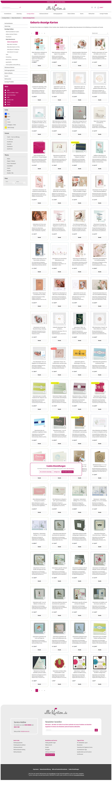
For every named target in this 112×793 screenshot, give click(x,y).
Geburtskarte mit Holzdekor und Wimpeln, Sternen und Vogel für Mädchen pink (99, 568)
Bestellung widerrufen (50, 754)
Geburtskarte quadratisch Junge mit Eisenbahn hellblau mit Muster (80, 637)
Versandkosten (52, 773)
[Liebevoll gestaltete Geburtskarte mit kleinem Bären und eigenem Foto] (79, 44)
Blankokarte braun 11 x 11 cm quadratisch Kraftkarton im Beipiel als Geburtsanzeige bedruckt (99, 465)
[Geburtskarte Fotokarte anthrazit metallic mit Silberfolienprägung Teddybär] (79, 559)
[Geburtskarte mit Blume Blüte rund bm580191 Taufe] (59, 662)
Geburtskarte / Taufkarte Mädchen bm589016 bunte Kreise (79, 672)
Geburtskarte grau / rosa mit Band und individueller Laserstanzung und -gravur (59, 431)
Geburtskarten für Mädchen (13, 49)
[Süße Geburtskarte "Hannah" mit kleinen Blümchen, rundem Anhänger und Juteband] (99, 319)
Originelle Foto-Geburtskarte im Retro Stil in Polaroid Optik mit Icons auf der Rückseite (59, 294)
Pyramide (9, 144)
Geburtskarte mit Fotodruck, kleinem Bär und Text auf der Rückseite (59, 190)
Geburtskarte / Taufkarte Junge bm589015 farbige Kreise (100, 671)
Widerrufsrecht (48, 745)
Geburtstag (7, 26)
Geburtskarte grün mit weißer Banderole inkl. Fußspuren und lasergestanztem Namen (39, 397)
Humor (8, 168)
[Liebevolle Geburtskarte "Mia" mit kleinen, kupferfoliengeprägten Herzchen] (59, 319)
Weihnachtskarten (18, 752)
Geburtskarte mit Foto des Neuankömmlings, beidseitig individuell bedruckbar (39, 328)
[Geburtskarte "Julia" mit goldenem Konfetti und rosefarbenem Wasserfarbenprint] (79, 78)
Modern (9, 170)
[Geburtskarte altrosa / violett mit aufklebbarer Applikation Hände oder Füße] (79, 387)
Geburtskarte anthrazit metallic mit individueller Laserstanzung (80, 431)
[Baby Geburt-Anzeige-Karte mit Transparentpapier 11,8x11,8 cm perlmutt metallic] (79, 112)
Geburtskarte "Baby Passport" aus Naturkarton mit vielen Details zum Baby (39, 294)
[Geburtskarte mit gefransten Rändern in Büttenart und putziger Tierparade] (59, 147)
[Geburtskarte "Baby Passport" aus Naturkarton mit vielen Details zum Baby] (39, 284)
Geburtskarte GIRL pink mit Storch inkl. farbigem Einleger (99, 396)
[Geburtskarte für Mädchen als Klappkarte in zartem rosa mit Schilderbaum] (59, 215)
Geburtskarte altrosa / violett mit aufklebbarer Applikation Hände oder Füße (79, 397)
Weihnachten (8, 79)
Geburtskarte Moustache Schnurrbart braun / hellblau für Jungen (99, 534)
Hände (8, 104)
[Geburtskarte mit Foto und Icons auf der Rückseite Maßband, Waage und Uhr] (99, 181)
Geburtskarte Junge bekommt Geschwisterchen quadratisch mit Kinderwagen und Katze (59, 534)
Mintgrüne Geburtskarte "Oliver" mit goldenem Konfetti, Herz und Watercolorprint (39, 122)
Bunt (8, 119)
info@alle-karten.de (25, 731)
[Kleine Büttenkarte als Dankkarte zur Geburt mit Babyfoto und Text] (99, 422)
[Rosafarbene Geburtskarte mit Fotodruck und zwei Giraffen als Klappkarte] (39, 181)
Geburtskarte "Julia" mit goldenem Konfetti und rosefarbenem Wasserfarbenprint (79, 87)
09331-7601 (17, 727)
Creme (8, 122)
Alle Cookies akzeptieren (67, 471)
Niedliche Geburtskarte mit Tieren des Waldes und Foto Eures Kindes (99, 53)
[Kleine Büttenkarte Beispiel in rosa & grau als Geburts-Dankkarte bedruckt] (39, 490)
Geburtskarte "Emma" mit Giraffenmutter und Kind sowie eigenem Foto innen (59, 362)
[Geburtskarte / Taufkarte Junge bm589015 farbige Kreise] (99, 662)
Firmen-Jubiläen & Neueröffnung (13, 64)
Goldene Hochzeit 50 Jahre (11, 34)
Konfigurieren (57, 471)
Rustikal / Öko (10, 173)
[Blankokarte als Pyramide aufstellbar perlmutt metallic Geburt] (39, 662)
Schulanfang (8, 57)
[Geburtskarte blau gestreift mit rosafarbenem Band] (99, 353)
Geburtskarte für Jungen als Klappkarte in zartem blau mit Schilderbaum (99, 225)
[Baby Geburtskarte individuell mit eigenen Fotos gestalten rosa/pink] (59, 44)
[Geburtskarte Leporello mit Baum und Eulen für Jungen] (59, 559)
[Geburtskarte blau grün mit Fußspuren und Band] (79, 147)
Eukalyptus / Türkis (11, 124)
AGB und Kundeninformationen (59, 769)
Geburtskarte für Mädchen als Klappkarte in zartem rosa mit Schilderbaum (59, 225)
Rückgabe (47, 749)
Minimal (10, 182)
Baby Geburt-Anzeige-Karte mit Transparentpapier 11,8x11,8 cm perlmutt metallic (79, 122)
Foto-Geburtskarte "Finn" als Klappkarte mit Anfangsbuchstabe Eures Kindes (39, 362)
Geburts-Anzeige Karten (12, 42)
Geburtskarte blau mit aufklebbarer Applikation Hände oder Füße (39, 431)
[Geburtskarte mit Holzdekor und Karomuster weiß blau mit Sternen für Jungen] (99, 593)
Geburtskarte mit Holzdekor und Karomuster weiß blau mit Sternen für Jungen (99, 603)
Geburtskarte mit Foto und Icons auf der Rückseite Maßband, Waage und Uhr (99, 190)
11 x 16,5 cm (10, 139)
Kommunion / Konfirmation (12, 59)
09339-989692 (27, 725)
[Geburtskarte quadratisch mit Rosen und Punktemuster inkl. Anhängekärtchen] (59, 628)
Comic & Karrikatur (11, 95)
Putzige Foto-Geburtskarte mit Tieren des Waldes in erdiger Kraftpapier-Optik (79, 190)
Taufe (7, 54)
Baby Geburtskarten (10, 39)
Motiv (6, 86)
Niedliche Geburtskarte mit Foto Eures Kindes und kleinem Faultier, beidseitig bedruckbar (39, 259)
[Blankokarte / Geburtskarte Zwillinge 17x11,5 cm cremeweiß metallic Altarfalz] (99, 490)
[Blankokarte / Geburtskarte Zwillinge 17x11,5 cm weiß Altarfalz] (39, 525)
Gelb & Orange (10, 127)
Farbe (6, 110)
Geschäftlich (10, 166)
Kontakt (47, 747)
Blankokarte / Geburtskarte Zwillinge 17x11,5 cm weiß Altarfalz (39, 534)
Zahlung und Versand (50, 752)
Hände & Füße (10, 100)
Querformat (9, 149)
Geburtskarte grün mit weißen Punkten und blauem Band (99, 637)
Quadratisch (10, 146)
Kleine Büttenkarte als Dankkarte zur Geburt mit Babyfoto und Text (99, 431)
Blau (8, 114)
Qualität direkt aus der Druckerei (84, 752)
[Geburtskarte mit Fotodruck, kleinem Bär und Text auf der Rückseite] (59, 181)
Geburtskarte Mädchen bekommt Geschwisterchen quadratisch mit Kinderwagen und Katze (59, 603)
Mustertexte (79, 745)
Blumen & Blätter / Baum (12, 92)
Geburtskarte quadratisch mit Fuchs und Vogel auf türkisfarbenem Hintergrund (39, 637)
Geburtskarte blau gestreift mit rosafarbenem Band (100, 362)
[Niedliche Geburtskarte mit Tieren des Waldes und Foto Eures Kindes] (99, 44)
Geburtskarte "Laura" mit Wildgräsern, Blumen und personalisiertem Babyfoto (59, 87)
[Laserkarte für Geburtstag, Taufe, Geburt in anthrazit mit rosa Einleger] (39, 78)
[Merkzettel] (92, 7)
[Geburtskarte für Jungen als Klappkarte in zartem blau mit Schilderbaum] (99, 215)
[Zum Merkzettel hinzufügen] (44, 48)
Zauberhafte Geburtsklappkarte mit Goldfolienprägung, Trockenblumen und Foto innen (100, 259)
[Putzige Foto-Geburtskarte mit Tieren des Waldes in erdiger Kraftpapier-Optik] (79, 181)
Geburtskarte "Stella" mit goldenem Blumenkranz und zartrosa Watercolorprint (99, 87)
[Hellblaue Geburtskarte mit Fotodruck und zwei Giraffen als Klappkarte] (99, 147)
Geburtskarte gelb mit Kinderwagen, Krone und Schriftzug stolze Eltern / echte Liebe (79, 362)
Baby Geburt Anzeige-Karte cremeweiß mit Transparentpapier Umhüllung (99, 122)
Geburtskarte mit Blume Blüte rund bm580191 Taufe (59, 671)
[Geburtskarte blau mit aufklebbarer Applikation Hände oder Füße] (39, 422)
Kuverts (6, 76)
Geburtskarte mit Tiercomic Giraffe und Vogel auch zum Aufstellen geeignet (39, 568)
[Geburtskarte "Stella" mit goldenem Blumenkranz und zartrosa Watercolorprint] (99, 78)
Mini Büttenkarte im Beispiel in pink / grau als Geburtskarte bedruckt (59, 500)
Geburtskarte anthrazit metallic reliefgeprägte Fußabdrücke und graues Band (79, 534)
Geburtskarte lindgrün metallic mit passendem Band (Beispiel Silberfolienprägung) (59, 397)
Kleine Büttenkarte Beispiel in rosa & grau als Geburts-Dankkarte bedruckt (39, 500)
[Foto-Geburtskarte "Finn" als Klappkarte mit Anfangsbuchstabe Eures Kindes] (39, 353)
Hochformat (10, 141)
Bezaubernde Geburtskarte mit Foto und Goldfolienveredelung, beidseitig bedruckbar (100, 294)
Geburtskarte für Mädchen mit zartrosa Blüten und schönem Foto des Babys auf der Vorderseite (79, 259)
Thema (7, 155)
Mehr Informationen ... (71, 468)
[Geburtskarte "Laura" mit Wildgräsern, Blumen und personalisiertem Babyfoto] (59, 78)
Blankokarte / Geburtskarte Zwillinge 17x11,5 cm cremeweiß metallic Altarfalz (99, 500)
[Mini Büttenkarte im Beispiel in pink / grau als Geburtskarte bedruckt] (59, 490)
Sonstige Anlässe (9, 29)
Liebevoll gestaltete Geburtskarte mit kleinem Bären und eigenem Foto (79, 53)
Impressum (36, 769)
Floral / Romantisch (11, 163)
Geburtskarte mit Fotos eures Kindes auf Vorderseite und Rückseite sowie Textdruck (39, 225)
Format (7, 133)
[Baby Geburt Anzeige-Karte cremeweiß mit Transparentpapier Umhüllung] (99, 112)
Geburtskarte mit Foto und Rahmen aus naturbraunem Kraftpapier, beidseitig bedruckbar (79, 294)
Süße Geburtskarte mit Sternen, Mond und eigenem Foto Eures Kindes (59, 122)
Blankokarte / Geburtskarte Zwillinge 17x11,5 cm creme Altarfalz (79, 500)
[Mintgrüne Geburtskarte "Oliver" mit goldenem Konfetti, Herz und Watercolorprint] (39, 112)
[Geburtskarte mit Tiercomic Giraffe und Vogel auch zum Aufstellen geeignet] (39, 559)
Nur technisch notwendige (46, 471)
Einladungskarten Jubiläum (20, 745)
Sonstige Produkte (9, 82)
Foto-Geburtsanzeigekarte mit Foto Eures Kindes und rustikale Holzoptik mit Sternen (80, 225)
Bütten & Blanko (9, 73)
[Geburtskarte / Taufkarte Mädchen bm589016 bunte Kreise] (79, 662)
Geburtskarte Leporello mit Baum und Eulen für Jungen (59, 568)
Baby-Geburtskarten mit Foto (13, 47)
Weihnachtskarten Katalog (19, 749)
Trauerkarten (8, 36)
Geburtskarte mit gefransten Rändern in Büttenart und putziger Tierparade (59, 156)
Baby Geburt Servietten (12, 44)
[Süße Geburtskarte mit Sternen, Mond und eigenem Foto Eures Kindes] (59, 112)
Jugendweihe (9, 62)
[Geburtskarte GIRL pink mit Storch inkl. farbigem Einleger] (99, 387)
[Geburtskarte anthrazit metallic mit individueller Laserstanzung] (79, 422)
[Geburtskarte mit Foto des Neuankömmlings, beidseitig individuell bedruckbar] (39, 319)
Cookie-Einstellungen (74, 769)
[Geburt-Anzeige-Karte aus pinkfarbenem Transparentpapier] (39, 147)
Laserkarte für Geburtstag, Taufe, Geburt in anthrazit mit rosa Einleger (39, 87)
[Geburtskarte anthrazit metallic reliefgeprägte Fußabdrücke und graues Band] (79, 525)
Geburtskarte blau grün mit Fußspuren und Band (80, 156)
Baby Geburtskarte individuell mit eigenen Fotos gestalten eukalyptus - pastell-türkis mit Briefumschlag (39, 53)
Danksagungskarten (10, 70)
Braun (8, 116)
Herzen (8, 102)
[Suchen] (20, 7)
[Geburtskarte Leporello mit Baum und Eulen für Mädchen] (79, 593)
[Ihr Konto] (95, 7)
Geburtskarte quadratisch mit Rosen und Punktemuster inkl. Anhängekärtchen (59, 637)
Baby (8, 90)
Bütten (8, 158)
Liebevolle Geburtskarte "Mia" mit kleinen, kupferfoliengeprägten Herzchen (59, 328)
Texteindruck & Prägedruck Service (84, 747)
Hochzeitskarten (9, 23)
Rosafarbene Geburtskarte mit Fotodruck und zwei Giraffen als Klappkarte (39, 190)
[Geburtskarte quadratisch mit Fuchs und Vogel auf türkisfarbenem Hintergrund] (39, 628)
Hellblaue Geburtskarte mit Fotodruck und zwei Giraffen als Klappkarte (100, 156)
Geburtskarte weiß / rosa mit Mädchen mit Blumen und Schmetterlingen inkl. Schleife (39, 603)
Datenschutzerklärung (45, 769)
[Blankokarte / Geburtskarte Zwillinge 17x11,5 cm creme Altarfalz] (79, 490)
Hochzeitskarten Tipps (82, 749)
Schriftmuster (80, 754)
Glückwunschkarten (9, 67)
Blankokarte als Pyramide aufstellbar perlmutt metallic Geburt (39, 672)
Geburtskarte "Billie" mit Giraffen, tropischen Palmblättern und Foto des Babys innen (79, 328)
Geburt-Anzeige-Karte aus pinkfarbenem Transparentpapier (39, 156)
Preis (6, 178)
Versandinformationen (79, 775)
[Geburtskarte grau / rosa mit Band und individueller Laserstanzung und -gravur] (59, 422)
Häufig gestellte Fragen (50, 742)
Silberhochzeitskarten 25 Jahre (12, 31)
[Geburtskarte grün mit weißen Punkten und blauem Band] (99, 628)
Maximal (20, 182)
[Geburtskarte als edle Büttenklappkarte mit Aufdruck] (39, 456)
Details (39, 65)
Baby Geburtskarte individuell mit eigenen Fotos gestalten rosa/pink (59, 53)
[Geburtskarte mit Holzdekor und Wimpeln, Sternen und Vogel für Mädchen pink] (99, 559)
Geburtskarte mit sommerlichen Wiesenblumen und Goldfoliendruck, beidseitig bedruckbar (59, 259)
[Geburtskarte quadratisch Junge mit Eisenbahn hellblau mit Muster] (79, 628)
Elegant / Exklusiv (11, 161)
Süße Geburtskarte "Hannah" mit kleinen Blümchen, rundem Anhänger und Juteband (99, 328)
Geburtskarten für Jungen (12, 52)
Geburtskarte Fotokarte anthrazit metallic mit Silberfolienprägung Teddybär (79, 568)
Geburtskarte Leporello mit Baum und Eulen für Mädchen (79, 603)
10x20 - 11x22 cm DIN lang (13, 137)
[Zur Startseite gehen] (56, 7)
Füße (8, 97)
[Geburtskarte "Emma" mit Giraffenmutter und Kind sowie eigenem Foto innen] (59, 353)
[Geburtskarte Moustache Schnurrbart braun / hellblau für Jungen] (99, 525)
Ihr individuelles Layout (82, 742)
